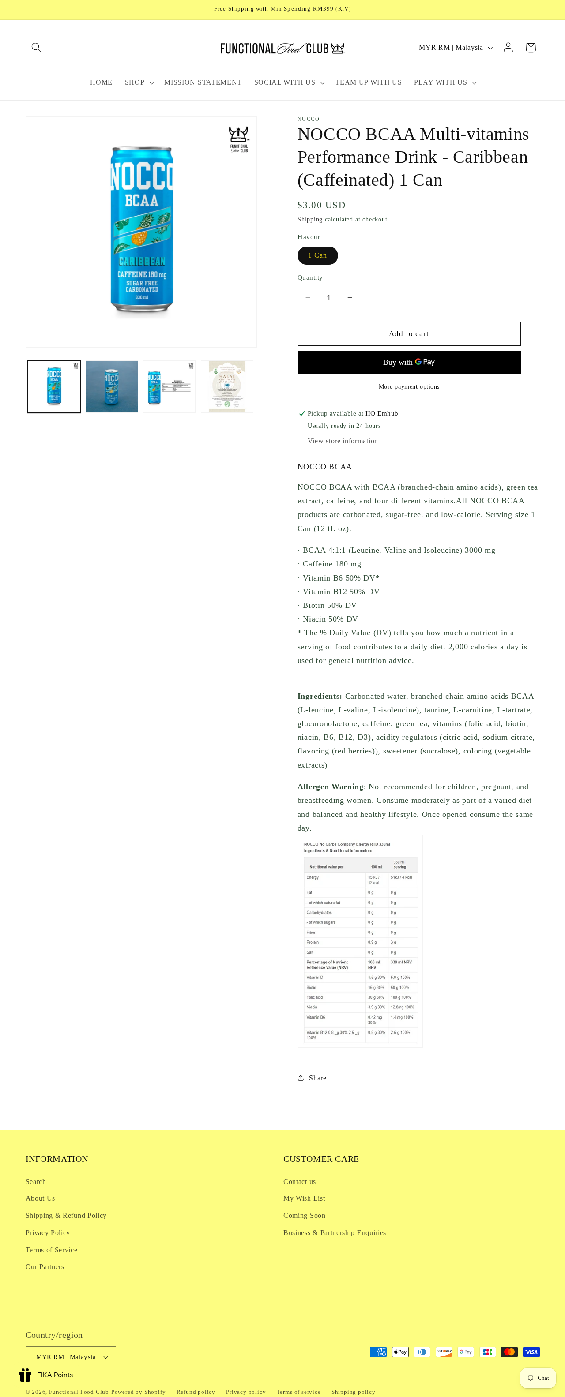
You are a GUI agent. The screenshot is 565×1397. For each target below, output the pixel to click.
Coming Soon (304, 1215)
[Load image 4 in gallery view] (227, 386)
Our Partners (45, 1266)
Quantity (310, 277)
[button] (37, 48)
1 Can (318, 255)
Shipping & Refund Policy (66, 1215)
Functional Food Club (79, 1392)
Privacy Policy (48, 1232)
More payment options (409, 386)
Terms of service (299, 1392)
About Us (41, 1198)
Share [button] (317, 1077)
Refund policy (196, 1392)
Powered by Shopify (138, 1392)
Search (36, 1181)
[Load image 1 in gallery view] (54, 386)
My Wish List (304, 1198)
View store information (343, 441)
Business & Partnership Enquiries (334, 1232)
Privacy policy (246, 1392)
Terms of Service (52, 1250)
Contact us (299, 1181)
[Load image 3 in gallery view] (169, 386)
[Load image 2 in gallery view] (112, 386)
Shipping (310, 219)
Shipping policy (353, 1392)
